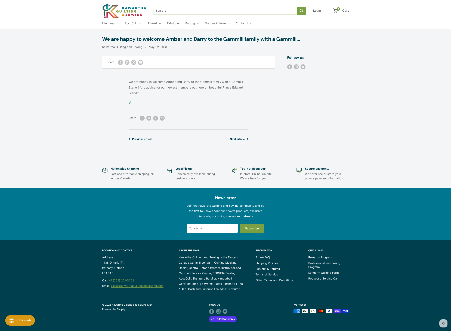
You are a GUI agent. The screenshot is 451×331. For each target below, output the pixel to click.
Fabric (171, 23)
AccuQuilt (131, 23)
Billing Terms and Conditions (274, 280)
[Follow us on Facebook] (289, 66)
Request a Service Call (323, 278)
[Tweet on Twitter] (133, 62)
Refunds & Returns (267, 269)
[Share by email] (140, 62)
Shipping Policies (266, 263)
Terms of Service (266, 274)
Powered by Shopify (114, 309)
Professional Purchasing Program (324, 265)
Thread (152, 23)
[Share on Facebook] (120, 62)
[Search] (301, 11)
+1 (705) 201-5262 (121, 280)
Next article (237, 139)
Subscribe (252, 228)
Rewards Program (320, 257)
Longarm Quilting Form (323, 272)
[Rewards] (20, 320)
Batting (190, 23)
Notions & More (215, 23)
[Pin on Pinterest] (127, 62)
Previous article (142, 139)
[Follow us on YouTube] (303, 66)
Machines (108, 23)
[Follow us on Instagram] (296, 66)
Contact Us (243, 23)
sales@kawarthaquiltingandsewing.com (137, 285)
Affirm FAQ (262, 257)
